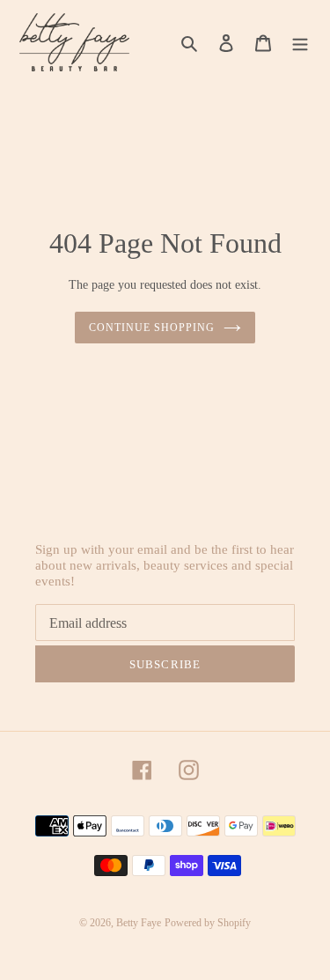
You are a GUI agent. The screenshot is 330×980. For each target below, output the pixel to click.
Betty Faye (138, 923)
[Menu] (300, 43)
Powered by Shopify (208, 923)
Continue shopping (152, 327)
